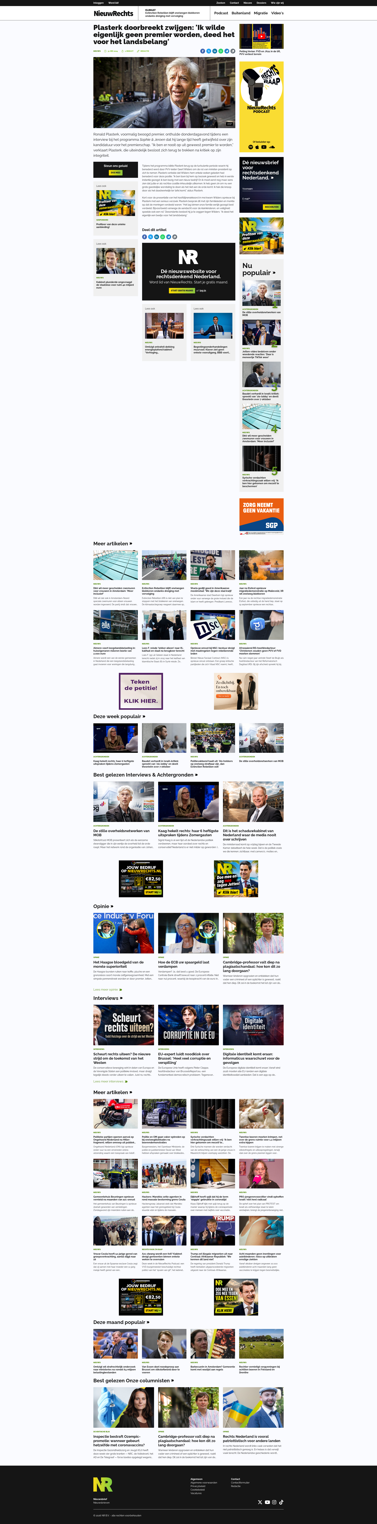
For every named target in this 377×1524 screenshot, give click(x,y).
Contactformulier (240, 1482)
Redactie (235, 1486)
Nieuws (248, 2)
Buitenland (241, 13)
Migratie (261, 13)
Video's (277, 13)
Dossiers (261, 2)
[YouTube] (264, 147)
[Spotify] (250, 147)
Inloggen (98, 2)
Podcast (221, 13)
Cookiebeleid (198, 1489)
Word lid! (113, 2)
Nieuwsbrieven (101, 1502)
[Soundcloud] (272, 147)
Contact (234, 2)
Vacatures (196, 1493)
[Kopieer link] (232, 51)
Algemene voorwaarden (204, 1482)
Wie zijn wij (277, 2)
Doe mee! (115, 172)
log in (203, 290)
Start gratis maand (182, 290)
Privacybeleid (198, 1486)
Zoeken (220, 2)
